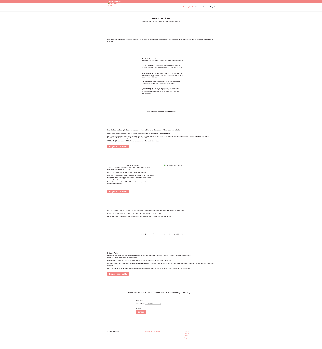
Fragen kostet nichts (118, 146)
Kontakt (205, 7)
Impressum (148, 331)
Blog (211, 7)
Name (137, 300)
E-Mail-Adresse (140, 303)
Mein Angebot (187, 7)
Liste (140, 141)
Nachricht (138, 309)
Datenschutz (156, 331)
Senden (141, 312)
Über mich (198, 7)
